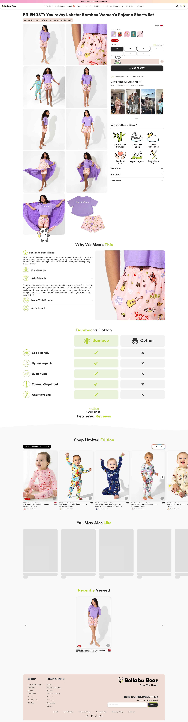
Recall (55, 712)
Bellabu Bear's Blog (54, 687)
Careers (50, 706)
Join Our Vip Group (53, 694)
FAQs (49, 684)
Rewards (50, 697)
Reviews (50, 691)
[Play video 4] (163, 101)
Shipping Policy (117, 712)
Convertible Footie (34, 684)
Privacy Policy (101, 712)
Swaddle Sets (33, 700)
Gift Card (31, 703)
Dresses (31, 691)
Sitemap (131, 712)
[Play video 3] (148, 101)
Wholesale (50, 700)
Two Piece (31, 687)
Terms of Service (85, 712)
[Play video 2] (133, 101)
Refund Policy (68, 712)
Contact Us (51, 703)
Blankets (31, 697)
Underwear (32, 694)
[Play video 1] (118, 101)
